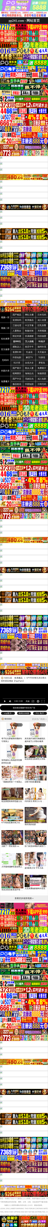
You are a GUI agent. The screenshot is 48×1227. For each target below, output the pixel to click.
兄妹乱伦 (29, 379)
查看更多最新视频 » (24, 898)
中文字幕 (29, 325)
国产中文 (17, 379)
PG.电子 (40, 713)
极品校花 (17, 384)
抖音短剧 (17, 357)
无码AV (5, 360)
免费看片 (5, 381)
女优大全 (29, 363)
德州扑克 (42, 347)
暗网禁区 (17, 373)
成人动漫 (42, 320)
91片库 (17, 363)
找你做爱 (42, 336)
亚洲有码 (17, 320)
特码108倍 (24, 713)
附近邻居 (17, 336)
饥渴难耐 (29, 336)
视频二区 (5, 328)
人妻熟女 (17, 331)
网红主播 (29, 315)
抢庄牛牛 (29, 347)
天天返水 (42, 352)
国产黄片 (17, 368)
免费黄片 (42, 368)
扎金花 (29, 352)
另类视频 (42, 331)
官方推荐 (5, 349)
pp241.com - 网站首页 (24, 20)
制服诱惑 (42, 373)
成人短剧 (42, 379)
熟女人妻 (29, 368)
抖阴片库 (5, 371)
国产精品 (17, 315)
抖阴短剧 (29, 384)
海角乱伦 (29, 373)
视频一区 (5, 317)
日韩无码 (42, 384)
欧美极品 (29, 320)
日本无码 (42, 315)
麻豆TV (29, 357)
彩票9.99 (17, 352)
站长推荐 (5, 339)
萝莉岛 (42, 363)
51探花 (42, 357)
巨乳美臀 (42, 325)
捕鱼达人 (17, 347)
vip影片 (8, 713)
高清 (27, 701)
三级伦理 (17, 325)
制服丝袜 (29, 331)
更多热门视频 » (39, 719)
